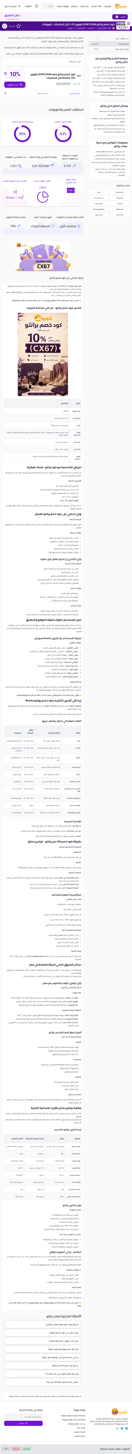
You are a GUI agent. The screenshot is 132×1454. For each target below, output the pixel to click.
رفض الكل (16, 1448)
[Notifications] (36, 6)
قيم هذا (11, 26)
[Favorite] (4, 26)
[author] (128, 23)
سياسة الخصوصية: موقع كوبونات (73, 1415)
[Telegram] (126, 1428)
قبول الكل (26, 1448)
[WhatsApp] (117, 1428)
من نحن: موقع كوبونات (76, 1423)
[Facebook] (122, 1428)
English (28, 6)
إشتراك (21, 1423)
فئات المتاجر (96, 6)
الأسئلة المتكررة (79, 1432)
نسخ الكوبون (12, 85)
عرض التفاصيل (75, 93)
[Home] (108, 1411)
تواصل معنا (81, 1427)
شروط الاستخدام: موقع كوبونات (73, 1419)
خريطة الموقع (80, 1436)
